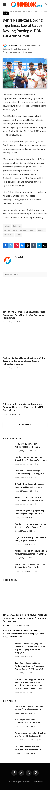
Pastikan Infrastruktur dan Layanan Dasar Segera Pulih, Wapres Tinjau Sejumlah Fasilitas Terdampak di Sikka (30, 528)
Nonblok (14, 45)
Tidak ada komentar (12, 52)
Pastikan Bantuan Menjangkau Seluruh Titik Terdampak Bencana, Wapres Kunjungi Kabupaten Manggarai (24, 361)
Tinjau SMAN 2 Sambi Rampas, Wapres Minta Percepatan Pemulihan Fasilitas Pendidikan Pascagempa (24, 314)
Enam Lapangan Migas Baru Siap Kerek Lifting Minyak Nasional (29, 708)
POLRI (18, 234)
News (6, 14)
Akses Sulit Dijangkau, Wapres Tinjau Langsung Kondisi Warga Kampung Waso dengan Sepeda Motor (29, 502)
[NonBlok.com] (26, 4)
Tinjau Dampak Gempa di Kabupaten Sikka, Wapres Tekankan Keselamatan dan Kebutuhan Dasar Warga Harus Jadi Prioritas (31, 542)
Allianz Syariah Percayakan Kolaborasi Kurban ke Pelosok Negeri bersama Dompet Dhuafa (29, 722)
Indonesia (17, 226)
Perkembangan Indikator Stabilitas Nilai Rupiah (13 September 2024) (30, 734)
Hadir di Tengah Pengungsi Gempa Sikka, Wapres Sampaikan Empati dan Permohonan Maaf (30, 513)
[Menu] (4, 4)
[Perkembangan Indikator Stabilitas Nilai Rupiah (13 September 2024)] (7, 735)
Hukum (7, 226)
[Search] (45, 4)
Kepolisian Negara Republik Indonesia (19, 230)
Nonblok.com (7, 11)
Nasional (41, 230)
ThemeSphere (38, 781)
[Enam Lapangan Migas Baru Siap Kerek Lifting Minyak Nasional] (7, 709)
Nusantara (8, 234)
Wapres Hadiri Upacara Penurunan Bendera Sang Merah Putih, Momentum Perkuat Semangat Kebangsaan (30, 569)
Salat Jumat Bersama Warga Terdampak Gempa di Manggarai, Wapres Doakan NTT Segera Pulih (23, 407)
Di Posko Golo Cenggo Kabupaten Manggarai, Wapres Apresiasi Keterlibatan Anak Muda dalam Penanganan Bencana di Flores (30, 488)
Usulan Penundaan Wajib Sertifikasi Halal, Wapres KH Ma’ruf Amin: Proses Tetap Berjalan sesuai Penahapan (30, 751)
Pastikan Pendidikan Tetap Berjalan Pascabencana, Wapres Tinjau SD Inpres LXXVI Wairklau (31, 553)
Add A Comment (25, 425)
